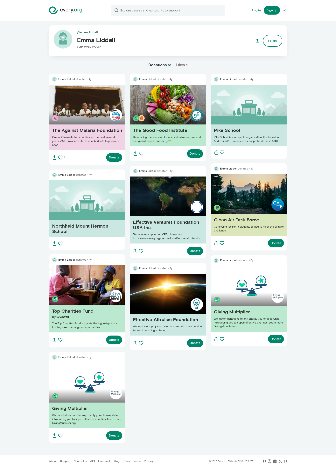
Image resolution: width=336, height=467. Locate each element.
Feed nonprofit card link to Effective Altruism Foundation (162, 304)
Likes (182, 65)
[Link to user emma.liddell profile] (54, 79)
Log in (256, 10)
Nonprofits (80, 461)
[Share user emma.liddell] (257, 40)
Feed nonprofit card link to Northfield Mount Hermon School (87, 209)
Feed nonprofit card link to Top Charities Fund (82, 299)
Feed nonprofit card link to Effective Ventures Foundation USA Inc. (162, 210)
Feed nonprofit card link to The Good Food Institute (167, 115)
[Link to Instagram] (269, 461)
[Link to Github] (285, 461)
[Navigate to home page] (65, 10)
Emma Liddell (66, 79)
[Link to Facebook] (264, 461)
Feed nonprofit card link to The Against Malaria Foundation (82, 117)
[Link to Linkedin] (275, 461)
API (92, 461)
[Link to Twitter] (280, 461)
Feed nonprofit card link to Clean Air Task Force (245, 205)
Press (126, 461)
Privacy (148, 461)
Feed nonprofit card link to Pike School (239, 115)
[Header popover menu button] (284, 10)
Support (65, 461)
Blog (116, 461)
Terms (137, 461)
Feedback (104, 461)
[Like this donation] (60, 157)
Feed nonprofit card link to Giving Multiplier (80, 395)
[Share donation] (54, 157)
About (53, 461)
